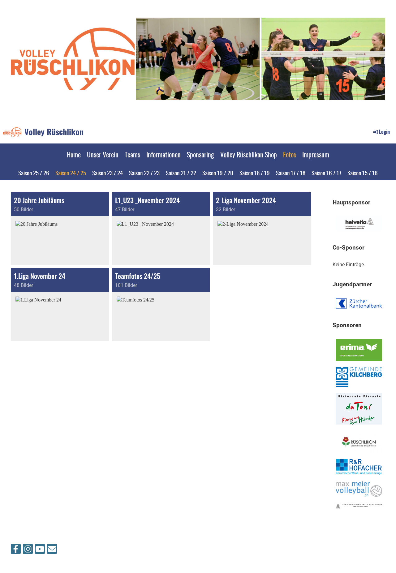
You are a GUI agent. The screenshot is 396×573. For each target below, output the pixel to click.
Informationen (163, 154)
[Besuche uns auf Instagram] (28, 550)
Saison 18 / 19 (254, 172)
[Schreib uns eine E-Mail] (52, 550)
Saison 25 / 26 (33, 172)
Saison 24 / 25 (70, 172)
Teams (132, 154)
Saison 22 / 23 (144, 172)
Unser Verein (102, 154)
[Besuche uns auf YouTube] (40, 550)
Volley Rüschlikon (54, 131)
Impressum (315, 154)
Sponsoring (200, 154)
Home (74, 154)
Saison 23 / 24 (107, 172)
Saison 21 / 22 (181, 172)
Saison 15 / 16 (362, 172)
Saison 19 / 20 (217, 172)
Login (384, 131)
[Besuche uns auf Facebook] (16, 550)
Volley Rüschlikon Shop (248, 154)
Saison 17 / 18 (290, 172)
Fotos (289, 154)
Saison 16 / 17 (326, 172)
